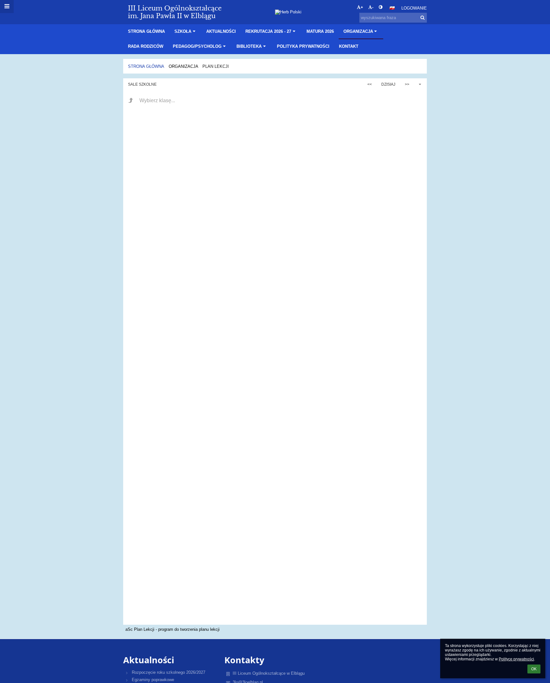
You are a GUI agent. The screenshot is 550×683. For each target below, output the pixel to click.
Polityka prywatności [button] (303, 46)
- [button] (372, 7)
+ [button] (362, 7)
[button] (380, 7)
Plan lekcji (215, 66)
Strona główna (146, 66)
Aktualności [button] (221, 31)
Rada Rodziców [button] (145, 46)
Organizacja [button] (358, 31)
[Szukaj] (422, 17)
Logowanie (414, 8)
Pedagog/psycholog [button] (197, 46)
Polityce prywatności (516, 659)
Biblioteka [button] (249, 46)
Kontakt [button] (348, 46)
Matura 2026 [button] (320, 31)
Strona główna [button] (146, 31)
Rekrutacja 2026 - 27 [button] (268, 31)
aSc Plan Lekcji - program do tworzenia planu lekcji (172, 629)
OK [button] (534, 669)
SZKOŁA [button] (182, 31)
